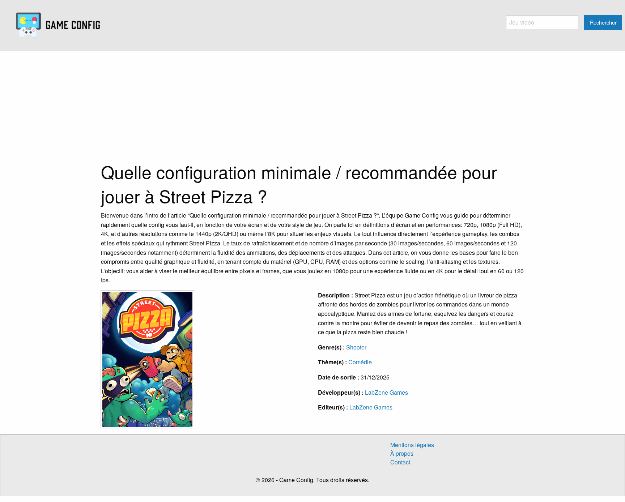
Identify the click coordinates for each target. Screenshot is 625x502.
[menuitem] (58, 25)
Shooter (356, 347)
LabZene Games (386, 392)
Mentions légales (412, 445)
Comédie (360, 362)
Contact (400, 462)
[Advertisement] (312, 105)
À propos (401, 453)
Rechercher (603, 22)
